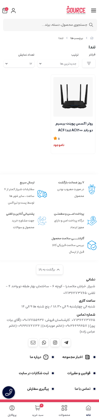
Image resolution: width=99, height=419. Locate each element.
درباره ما (35, 357)
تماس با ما (82, 388)
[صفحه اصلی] (91, 38)
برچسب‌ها (76, 38)
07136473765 (83, 320)
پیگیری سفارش (38, 388)
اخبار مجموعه (72, 357)
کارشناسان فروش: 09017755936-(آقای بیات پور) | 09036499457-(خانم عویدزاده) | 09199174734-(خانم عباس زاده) (51, 325)
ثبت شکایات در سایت (34, 373)
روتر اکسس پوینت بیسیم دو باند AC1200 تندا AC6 (74, 126)
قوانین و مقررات (78, 373)
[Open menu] (93, 11)
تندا (61, 38)
